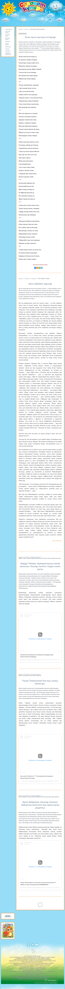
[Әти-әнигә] (32, 16)
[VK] (32, 946)
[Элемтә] (59, 20)
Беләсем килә (7, 35)
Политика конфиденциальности (39, 978)
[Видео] (50, 16)
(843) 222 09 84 (52, 982)
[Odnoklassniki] (28, 946)
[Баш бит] (5, 20)
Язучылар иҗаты (7, 32)
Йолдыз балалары (35, 557)
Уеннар (7, 48)
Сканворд (7, 50)
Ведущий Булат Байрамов (35, 887)
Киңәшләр (33, 278)
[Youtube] (36, 946)
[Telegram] (42, 268)
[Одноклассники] (37, 268)
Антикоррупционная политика (25, 978)
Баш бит (21, 29)
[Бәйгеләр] (41, 20)
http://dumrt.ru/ (57, 540)
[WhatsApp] (40, 268)
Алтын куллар (7, 44)
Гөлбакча (7, 41)
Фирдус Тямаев (32, 659)
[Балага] (23, 20)
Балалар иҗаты (7, 38)
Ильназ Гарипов (33, 781)
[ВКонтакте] (35, 268)
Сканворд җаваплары (8, 53)
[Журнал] (14, 16)
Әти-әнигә (27, 278)
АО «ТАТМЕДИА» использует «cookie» (19, 976)
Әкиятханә (8, 46)
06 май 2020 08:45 (22, 33)
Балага (26, 29)
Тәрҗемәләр (8, 29)
